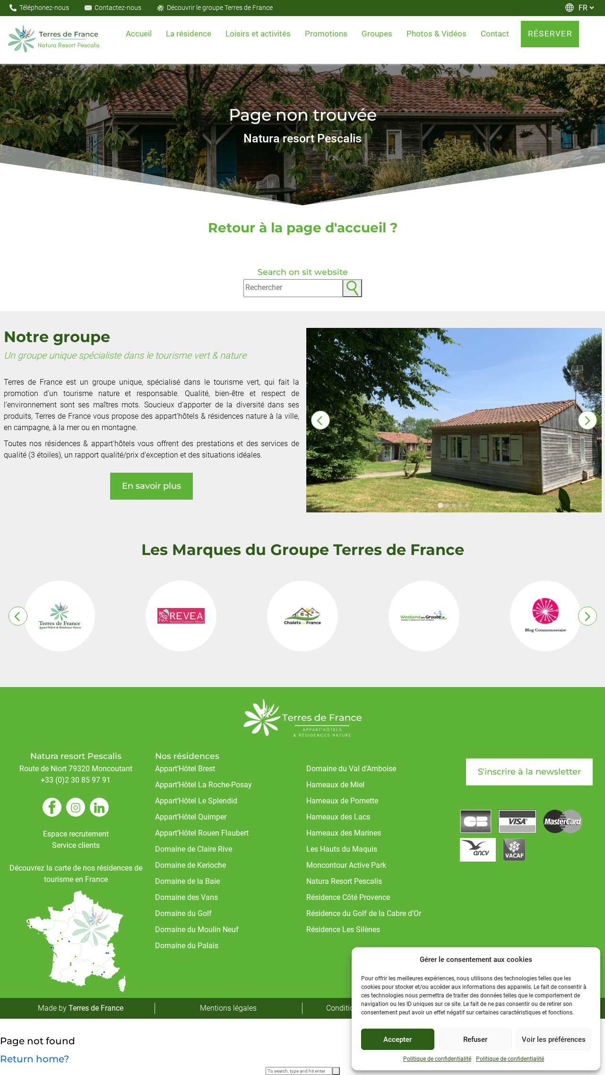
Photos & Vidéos (436, 33)
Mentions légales (228, 1008)
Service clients (76, 845)
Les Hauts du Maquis (341, 849)
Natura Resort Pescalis (344, 881)
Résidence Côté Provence (348, 897)
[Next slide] (587, 420)
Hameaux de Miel (335, 784)
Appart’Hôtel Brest (185, 768)
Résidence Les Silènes (343, 929)
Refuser (475, 1039)
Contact (495, 33)
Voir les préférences (554, 1039)
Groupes (377, 33)
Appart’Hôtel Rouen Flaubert (202, 832)
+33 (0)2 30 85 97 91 (76, 779)
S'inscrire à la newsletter (529, 772)
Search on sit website (303, 272)
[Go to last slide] (320, 420)
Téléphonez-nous (44, 7)
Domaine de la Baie (187, 881)
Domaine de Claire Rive (193, 849)
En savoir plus (151, 486)
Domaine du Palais (186, 945)
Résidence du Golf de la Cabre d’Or (363, 913)
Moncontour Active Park (346, 865)
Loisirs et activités (258, 33)
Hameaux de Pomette (342, 800)
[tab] (440, 505)
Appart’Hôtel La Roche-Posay (203, 784)
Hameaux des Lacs (338, 816)
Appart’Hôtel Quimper (190, 816)
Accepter (397, 1039)
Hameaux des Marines (343, 832)
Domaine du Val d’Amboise (351, 768)
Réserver (550, 33)
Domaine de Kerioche (190, 865)
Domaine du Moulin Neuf (197, 929)
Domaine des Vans (186, 897)
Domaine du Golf (183, 913)
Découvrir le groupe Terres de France (220, 7)
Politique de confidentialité (437, 1059)
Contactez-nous (118, 7)
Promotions (326, 33)
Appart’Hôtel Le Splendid (196, 800)
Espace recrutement (76, 833)
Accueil (139, 33)
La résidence (188, 33)
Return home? (34, 1059)
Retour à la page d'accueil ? (303, 228)
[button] (352, 288)
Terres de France (96, 1008)
